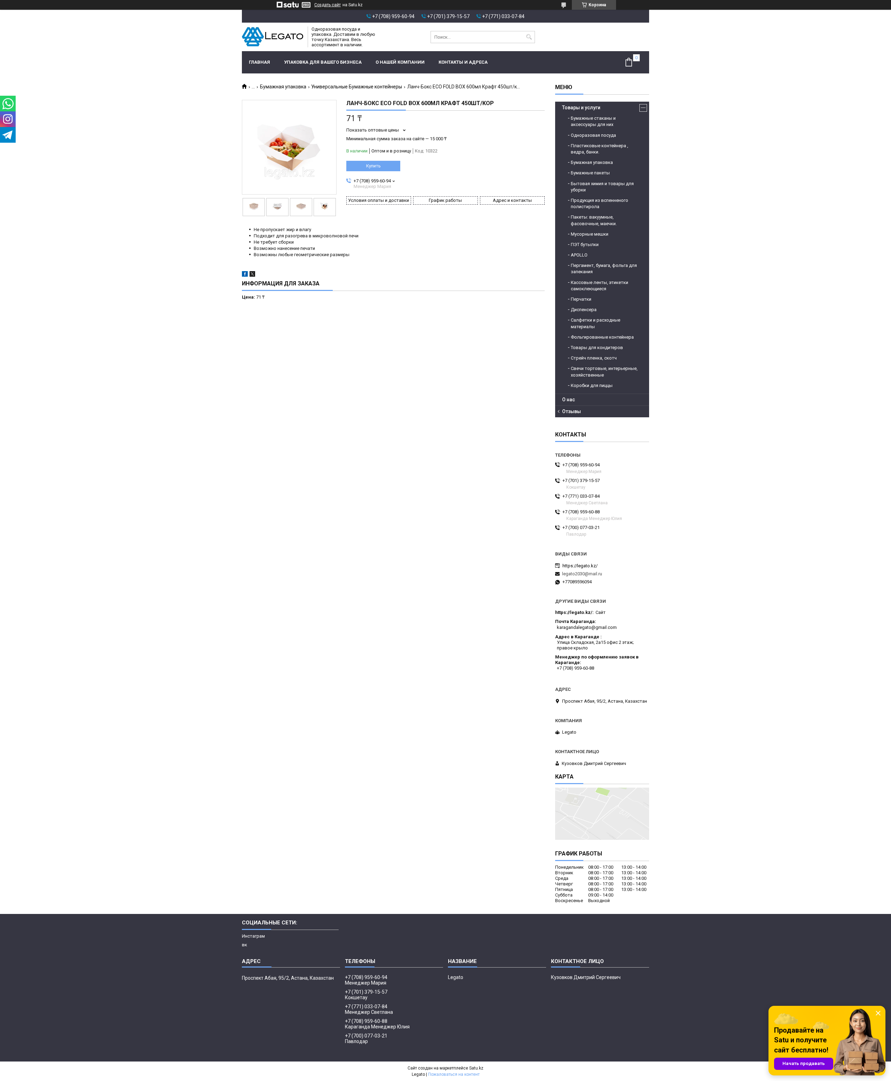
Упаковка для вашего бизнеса (323, 62)
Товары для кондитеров (597, 347)
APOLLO (579, 255)
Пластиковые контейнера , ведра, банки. (599, 149)
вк (244, 944)
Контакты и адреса (463, 62)
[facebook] (245, 275)
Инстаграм (253, 936)
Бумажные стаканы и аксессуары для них (593, 121)
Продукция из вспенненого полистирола (599, 203)
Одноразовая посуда (593, 135)
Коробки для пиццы (592, 385)
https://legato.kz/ (580, 565)
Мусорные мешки (589, 234)
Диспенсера (584, 309)
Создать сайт (327, 4)
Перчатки (581, 299)
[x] (252, 275)
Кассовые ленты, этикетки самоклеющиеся (599, 285)
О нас (568, 399)
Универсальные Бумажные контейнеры (356, 86)
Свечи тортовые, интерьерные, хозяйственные (604, 371)
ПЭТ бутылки (585, 244)
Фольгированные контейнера (602, 337)
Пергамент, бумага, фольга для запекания (604, 268)
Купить (373, 165)
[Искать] (529, 37)
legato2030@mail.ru (582, 573)
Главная (259, 62)
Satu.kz (476, 1068)
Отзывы (571, 411)
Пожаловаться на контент (454, 1074)
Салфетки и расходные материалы (595, 323)
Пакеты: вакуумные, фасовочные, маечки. (594, 220)
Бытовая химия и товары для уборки (602, 186)
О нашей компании (400, 62)
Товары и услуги (581, 107)
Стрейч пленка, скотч (594, 358)
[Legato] (272, 37)
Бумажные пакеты (590, 172)
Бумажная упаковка (283, 86)
